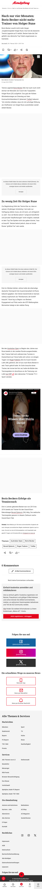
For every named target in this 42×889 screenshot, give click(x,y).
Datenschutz (6, 850)
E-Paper (4, 822)
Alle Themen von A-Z (8, 760)
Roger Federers (15, 360)
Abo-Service (6, 818)
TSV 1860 (5, 744)
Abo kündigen (6, 858)
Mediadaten (25, 805)
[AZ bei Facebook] (22, 835)
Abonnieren (6, 814)
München (5, 727)
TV (22, 731)
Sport (22, 727)
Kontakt (4, 826)
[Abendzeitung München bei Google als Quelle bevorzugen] (27, 50)
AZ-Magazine (25, 814)
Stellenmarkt (25, 760)
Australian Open (13, 348)
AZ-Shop (24, 809)
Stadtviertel (6, 731)
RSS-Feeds (5, 772)
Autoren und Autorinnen (10, 805)
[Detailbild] (38, 56)
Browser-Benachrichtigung (10, 777)
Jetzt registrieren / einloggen (21, 616)
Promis (9, 8)
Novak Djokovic (17, 512)
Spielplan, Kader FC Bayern (11, 789)
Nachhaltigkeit (26, 744)
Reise (23, 740)
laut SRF (9, 374)
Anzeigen (21, 191)
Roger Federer (22, 546)
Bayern (4, 735)
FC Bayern (5, 740)
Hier (4, 609)
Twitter (29, 99)
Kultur (23, 735)
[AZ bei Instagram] (28, 835)
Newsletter (5, 764)
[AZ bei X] (35, 835)
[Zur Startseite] (21, 4)
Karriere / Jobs (7, 809)
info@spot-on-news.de (29, 533)
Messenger (5, 768)
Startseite (4, 8)
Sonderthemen (26, 818)
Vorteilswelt (6, 785)
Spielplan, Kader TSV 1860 (10, 794)
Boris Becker (17, 88)
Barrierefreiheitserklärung (10, 854)
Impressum (5, 841)
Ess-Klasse (5, 781)
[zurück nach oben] (21, 875)
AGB (3, 845)
